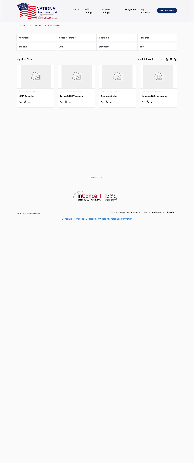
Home (22, 25)
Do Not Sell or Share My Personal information (109, 218)
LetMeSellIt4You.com (71, 96)
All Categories (36, 25)
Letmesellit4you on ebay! (155, 96)
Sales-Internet (54, 25)
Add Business (167, 10)
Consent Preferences (73, 218)
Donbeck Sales (109, 96)
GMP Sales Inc (26, 96)
